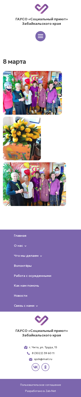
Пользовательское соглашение (40, 385)
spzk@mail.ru (43, 359)
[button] (40, 36)
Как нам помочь (26, 285)
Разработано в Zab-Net (40, 391)
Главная (20, 235)
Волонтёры (23, 266)
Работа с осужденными (32, 276)
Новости (20, 295)
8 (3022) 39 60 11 (43, 353)
